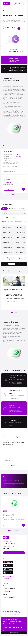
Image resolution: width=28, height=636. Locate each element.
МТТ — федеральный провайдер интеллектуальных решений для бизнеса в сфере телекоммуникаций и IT (13, 613)
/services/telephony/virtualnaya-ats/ (14, 512)
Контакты (5, 594)
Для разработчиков (8, 597)
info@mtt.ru (7, 548)
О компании (6, 591)
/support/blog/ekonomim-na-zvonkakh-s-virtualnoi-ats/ (14, 451)
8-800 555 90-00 (9, 543)
